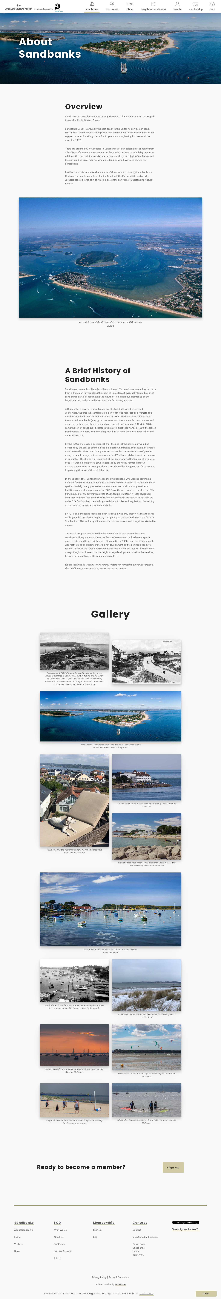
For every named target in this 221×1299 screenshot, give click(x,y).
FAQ (95, 1237)
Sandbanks (24, 1222)
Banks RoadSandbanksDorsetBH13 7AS (139, 1249)
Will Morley (120, 1284)
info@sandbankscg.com (145, 1237)
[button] (92, 6)
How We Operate (63, 1251)
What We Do (60, 1229)
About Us (59, 1237)
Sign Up (173, 1167)
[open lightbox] (146, 665)
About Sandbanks (23, 1229)
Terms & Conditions (119, 1277)
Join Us (57, 1258)
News (17, 1251)
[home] (18, 5)
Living (17, 1237)
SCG (57, 1222)
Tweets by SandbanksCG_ (186, 1229)
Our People (59, 1244)
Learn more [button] (146, 1293)
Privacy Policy (99, 1277)
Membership (104, 1222)
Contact (140, 1222)
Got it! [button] (206, 1293)
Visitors (18, 1244)
